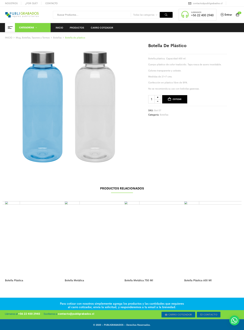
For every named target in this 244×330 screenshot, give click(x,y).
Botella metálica (74, 280)
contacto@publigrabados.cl (208, 3)
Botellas (57, 37)
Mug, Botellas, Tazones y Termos (33, 37)
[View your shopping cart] (237, 14)
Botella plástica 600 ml (198, 280)
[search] (166, 15)
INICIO (8, 37)
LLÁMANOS (196, 12)
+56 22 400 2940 (202, 15)
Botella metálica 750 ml (138, 280)
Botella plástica (14, 280)
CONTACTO (51, 3)
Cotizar (177, 99)
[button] (178, 314)
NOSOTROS (11, 3)
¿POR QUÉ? (31, 3)
